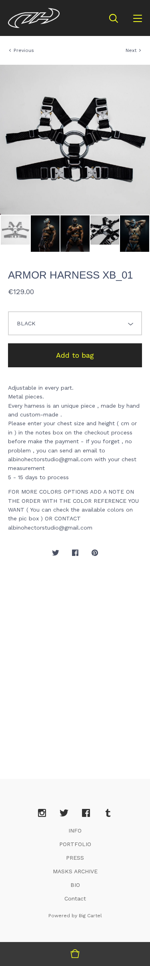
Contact (75, 898)
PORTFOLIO (75, 844)
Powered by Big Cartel (75, 915)
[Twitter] (64, 813)
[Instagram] (42, 813)
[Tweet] (55, 553)
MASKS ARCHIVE (75, 871)
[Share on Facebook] (75, 553)
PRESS (75, 857)
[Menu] (137, 18)
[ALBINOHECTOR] (34, 18)
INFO (75, 830)
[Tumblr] (108, 813)
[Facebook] (86, 813)
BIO (75, 885)
